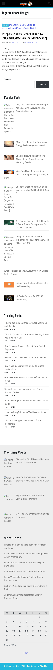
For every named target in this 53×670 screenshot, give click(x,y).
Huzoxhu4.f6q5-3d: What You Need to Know (25, 412)
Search (7, 79)
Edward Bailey (31, 43)
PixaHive (44, 666)
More (5, 25)
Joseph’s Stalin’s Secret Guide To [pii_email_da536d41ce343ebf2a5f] (24, 35)
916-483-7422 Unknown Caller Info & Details (25, 357)
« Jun (25, 652)
